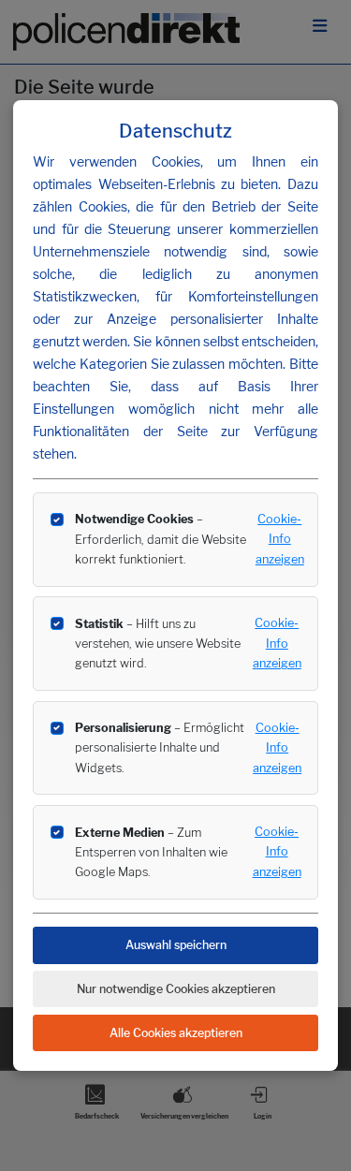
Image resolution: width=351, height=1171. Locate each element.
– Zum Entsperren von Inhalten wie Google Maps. (151, 852)
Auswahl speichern (176, 945)
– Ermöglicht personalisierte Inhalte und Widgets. (159, 747)
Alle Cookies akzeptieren (176, 1033)
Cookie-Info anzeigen (280, 539)
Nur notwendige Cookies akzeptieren (176, 989)
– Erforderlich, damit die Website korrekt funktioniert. (160, 538)
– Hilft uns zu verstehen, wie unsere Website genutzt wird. (158, 643)
